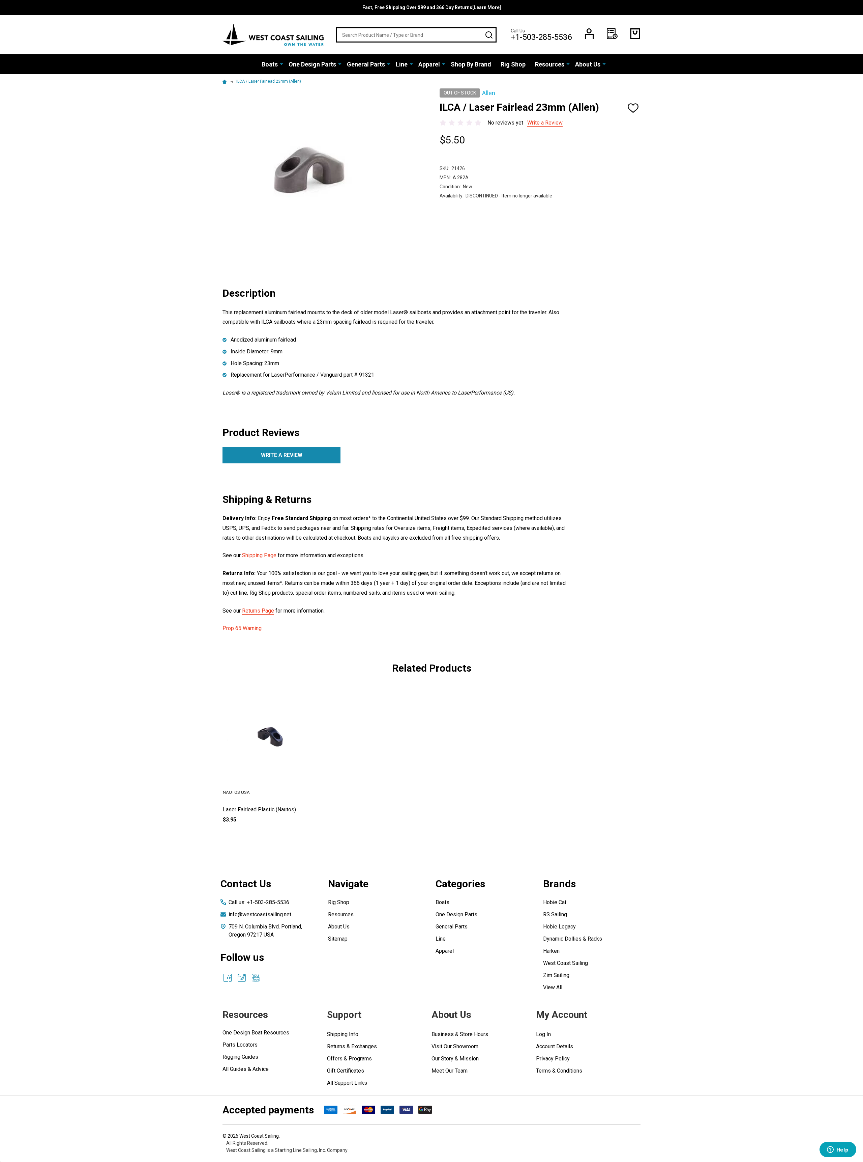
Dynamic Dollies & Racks (572, 939)
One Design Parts (312, 64)
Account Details (554, 1046)
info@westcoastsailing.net (260, 914)
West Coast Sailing (565, 963)
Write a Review (545, 122)
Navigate (348, 884)
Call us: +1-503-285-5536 (259, 902)
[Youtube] (256, 978)
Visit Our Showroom (455, 1046)
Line (402, 64)
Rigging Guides (240, 1057)
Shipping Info (342, 1034)
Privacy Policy (553, 1058)
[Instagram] (242, 978)
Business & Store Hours (460, 1034)
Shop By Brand (471, 64)
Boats (270, 64)
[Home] (225, 81)
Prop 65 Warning (242, 628)
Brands (559, 884)
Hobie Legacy (559, 926)
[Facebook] (227, 978)
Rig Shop (513, 64)
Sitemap (338, 939)
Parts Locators (240, 1045)
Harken (551, 951)
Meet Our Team (450, 1071)
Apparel (429, 64)
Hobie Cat (554, 902)
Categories (460, 884)
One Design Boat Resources (255, 1032)
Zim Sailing (556, 975)
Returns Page (258, 610)
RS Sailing (555, 914)
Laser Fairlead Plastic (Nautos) (259, 809)
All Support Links (347, 1083)
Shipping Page (259, 555)
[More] (281, 63)
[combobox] (416, 35)
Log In (543, 1034)
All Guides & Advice (245, 1069)
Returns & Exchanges (352, 1046)
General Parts (366, 64)
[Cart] (635, 33)
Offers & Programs (349, 1058)
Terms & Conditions (559, 1071)
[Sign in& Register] (589, 33)
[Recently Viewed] (612, 33)
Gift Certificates (345, 1071)
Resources (549, 64)
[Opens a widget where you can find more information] (837, 1150)
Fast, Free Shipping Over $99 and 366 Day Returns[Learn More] (431, 7)
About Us (587, 64)
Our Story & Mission (455, 1058)
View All (552, 987)
